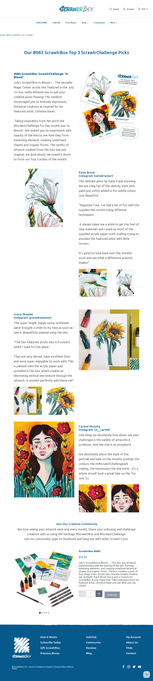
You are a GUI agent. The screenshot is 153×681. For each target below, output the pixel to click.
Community (99, 22)
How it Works (48, 637)
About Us (132, 642)
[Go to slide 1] (40, 613)
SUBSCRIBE (41, 22)
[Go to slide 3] (44, 612)
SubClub (56, 22)
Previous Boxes (49, 653)
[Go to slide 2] (42, 612)
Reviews (91, 647)
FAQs (129, 647)
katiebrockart (103, 176)
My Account (133, 637)
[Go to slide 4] (46, 612)
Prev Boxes (71, 22)
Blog (89, 653)
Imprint (49, 667)
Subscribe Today (50, 642)
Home (2, 35)
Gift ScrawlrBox (50, 647)
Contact (131, 653)
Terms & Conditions (37, 667)
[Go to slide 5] (48, 612)
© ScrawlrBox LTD (19, 667)
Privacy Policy (60, 667)
